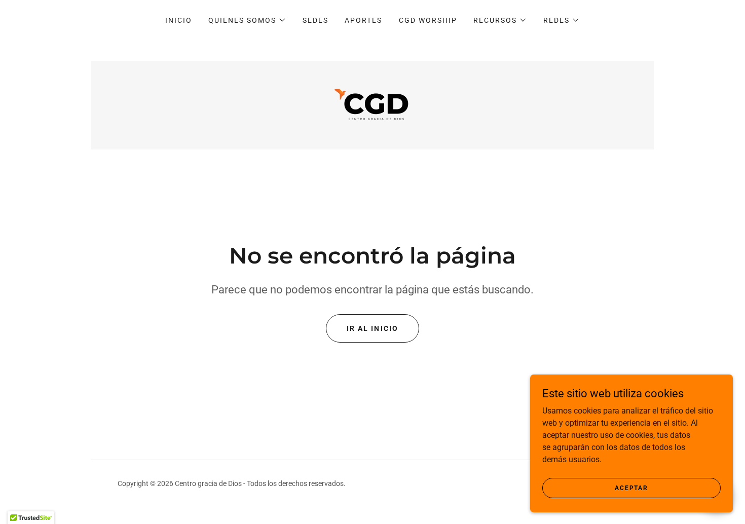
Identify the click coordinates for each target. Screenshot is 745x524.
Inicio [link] (178, 20)
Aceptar (631, 487)
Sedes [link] (315, 20)
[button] (247, 20)
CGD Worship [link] (428, 20)
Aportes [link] (363, 20)
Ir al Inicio (372, 328)
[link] (372, 104)
